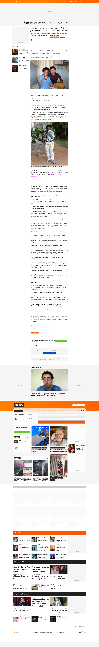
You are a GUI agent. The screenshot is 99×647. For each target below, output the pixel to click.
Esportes (38, 544)
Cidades (38, 536)
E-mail (80, 1)
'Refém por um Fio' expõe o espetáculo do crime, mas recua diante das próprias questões (20, 587)
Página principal (19, 2)
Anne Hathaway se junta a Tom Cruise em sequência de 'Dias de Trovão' (43, 587)
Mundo (20, 536)
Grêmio (57, 536)
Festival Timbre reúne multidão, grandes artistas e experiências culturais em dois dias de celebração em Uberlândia (43, 619)
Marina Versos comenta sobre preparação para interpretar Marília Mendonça (58, 587)
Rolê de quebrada (37, 336)
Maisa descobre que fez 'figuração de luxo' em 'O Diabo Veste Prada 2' (40, 602)
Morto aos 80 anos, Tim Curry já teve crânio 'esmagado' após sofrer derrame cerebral (21, 610)
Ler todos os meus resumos (61, 422)
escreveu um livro (35, 174)
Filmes (33, 565)
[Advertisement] (77, 587)
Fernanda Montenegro (39, 318)
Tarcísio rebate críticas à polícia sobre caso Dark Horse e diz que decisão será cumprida (58, 610)
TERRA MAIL (65, 1)
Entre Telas (45, 336)
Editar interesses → (82, 410)
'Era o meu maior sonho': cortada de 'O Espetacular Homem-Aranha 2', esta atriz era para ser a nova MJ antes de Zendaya (25, 619)
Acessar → (28, 437)
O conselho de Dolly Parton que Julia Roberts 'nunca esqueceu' (58, 577)
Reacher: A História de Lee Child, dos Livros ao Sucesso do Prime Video (62, 619)
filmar (52, 99)
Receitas (57, 544)
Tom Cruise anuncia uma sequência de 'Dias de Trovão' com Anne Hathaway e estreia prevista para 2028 (40, 573)
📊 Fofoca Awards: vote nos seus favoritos (40, 57)
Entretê (50, 336)
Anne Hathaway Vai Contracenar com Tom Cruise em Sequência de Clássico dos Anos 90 (21, 573)
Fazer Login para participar (50, 352)
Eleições (20, 544)
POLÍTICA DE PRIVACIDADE (60, 632)
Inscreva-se (20, 432)
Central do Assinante (73, 1)
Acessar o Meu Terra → (30, 404)
